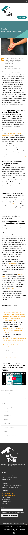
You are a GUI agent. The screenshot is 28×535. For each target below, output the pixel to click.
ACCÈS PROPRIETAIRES (8, 495)
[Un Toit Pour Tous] (14, 11)
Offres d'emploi (6, 497)
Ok (14, 532)
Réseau (5, 431)
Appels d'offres (6, 499)
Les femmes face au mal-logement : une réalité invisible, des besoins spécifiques (14, 61)
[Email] (9, 393)
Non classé (6, 419)
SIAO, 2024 (11, 288)
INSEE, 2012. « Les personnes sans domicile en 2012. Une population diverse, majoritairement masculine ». (14, 318)
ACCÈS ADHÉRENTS (7, 493)
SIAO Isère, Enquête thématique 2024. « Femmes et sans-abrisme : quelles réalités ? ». (13, 330)
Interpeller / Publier (16, 31)
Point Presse (7, 423)
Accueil (3, 31)
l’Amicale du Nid (11, 263)
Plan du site (5, 503)
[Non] (26, 530)
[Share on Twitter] (4, 393)
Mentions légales (6, 501)
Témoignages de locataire (10, 435)
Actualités (9, 31)
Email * (3, 507)
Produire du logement (9, 427)
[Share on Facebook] (2, 393)
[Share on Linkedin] (7, 393)
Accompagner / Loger (9, 408)
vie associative (7, 439)
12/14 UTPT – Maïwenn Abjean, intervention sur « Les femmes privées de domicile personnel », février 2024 (14, 341)
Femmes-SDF (10, 204)
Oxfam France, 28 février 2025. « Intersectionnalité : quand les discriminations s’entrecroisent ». (12, 347)
